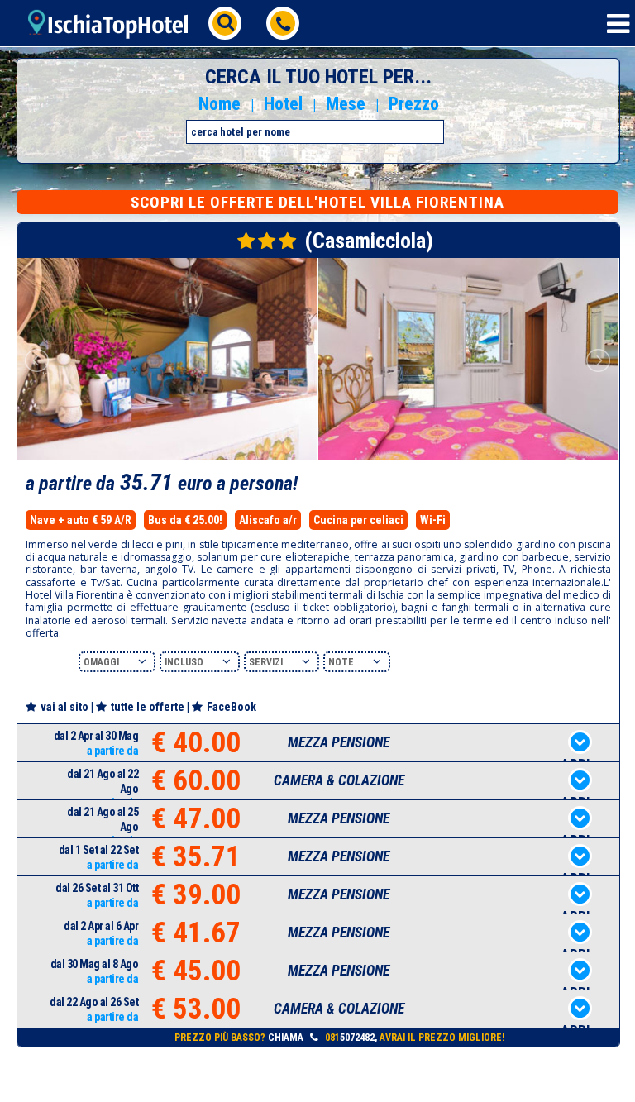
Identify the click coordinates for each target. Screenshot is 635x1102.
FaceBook (231, 706)
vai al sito (64, 706)
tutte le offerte (147, 706)
